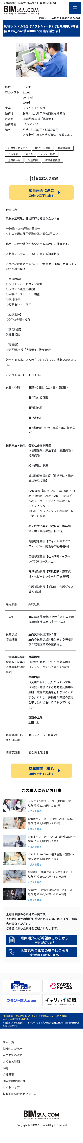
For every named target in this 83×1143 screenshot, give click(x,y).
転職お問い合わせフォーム (20, 1094)
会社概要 (8, 1074)
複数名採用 (64, 148)
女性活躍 (13, 154)
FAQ (5, 1068)
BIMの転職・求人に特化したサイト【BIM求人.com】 (29, 1015)
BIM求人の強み (12, 1049)
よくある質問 (11, 1061)
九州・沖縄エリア (12, 1019)
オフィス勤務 (47, 154)
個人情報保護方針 (14, 1081)
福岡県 (25, 1019)
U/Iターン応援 (42, 148)
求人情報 (61, 1015)
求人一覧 (8, 1042)
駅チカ (29, 154)
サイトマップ (11, 1087)
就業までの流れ (13, 1055)
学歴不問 (33, 160)
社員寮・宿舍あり (18, 148)
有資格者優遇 (52, 160)
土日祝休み (14, 160)
